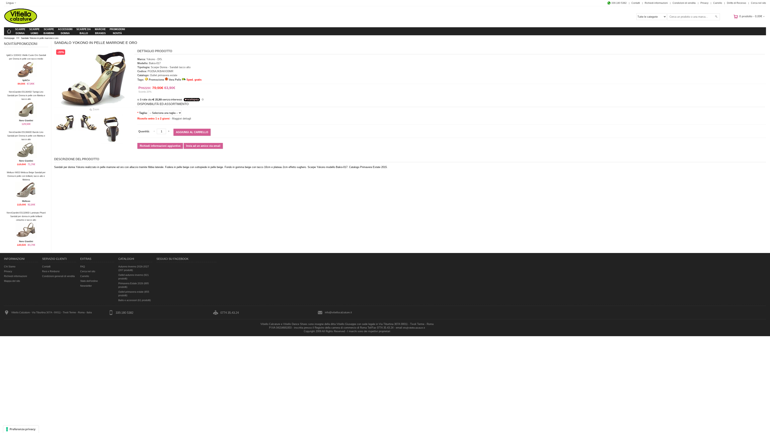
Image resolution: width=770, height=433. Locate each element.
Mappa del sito (12, 281)
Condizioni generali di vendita (58, 276)
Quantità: (144, 131)
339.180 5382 (619, 3)
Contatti (635, 3)
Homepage (9, 38)
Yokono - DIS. (154, 59)
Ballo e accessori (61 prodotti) (134, 300)
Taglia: (143, 112)
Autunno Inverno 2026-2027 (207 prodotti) (133, 268)
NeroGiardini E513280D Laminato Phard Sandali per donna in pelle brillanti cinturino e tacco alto (26, 216)
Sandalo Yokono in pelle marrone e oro (39, 38)
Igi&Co (26, 80)
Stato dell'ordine (89, 281)
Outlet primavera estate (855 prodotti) (133, 293)
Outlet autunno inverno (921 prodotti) (133, 277)
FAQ (82, 266)
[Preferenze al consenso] (21, 429)
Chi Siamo (9, 266)
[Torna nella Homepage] (9, 31)
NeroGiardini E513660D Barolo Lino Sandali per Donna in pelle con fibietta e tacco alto (26, 136)
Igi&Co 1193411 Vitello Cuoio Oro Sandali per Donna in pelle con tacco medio (26, 57)
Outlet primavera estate (163, 75)
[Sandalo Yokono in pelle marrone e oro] (65, 122)
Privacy (704, 3)
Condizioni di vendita (684, 3)
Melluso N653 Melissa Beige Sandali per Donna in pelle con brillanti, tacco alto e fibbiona (26, 176)
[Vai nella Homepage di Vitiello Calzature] (20, 23)
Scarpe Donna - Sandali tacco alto (170, 67)
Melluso (26, 201)
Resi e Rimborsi (51, 271)
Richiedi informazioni (656, 3)
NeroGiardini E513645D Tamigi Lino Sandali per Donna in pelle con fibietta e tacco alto (26, 95)
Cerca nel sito (758, 3)
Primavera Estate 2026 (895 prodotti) (133, 285)
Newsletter (86, 285)
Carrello (717, 3)
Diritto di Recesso (736, 3)
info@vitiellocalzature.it (338, 312)
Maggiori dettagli (181, 118)
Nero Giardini (26, 120)
